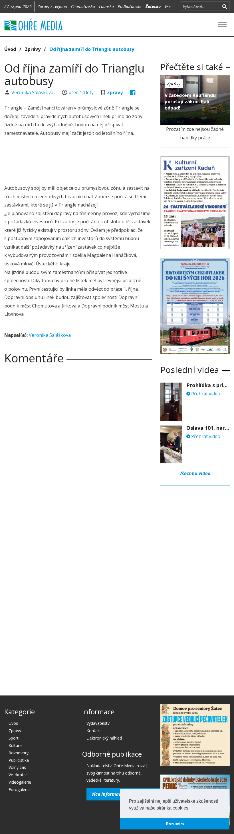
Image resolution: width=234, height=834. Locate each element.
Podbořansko (130, 6)
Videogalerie (20, 782)
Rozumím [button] (175, 823)
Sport (14, 738)
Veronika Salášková (33, 92)
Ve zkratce (18, 774)
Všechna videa (195, 473)
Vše (168, 6)
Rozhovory (19, 752)
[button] (190, 808)
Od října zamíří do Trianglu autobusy (91, 49)
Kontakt (93, 730)
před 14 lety (81, 92)
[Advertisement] (108, 161)
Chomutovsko (83, 6)
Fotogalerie (19, 789)
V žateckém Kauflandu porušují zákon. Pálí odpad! (190, 101)
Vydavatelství (98, 723)
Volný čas (17, 767)
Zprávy (33, 49)
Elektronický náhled (104, 738)
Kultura (15, 745)
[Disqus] (78, 448)
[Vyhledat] (224, 6)
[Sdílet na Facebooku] (133, 92)
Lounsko (106, 6)
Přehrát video (205, 394)
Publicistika (19, 760)
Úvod (10, 49)
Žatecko (153, 6)
